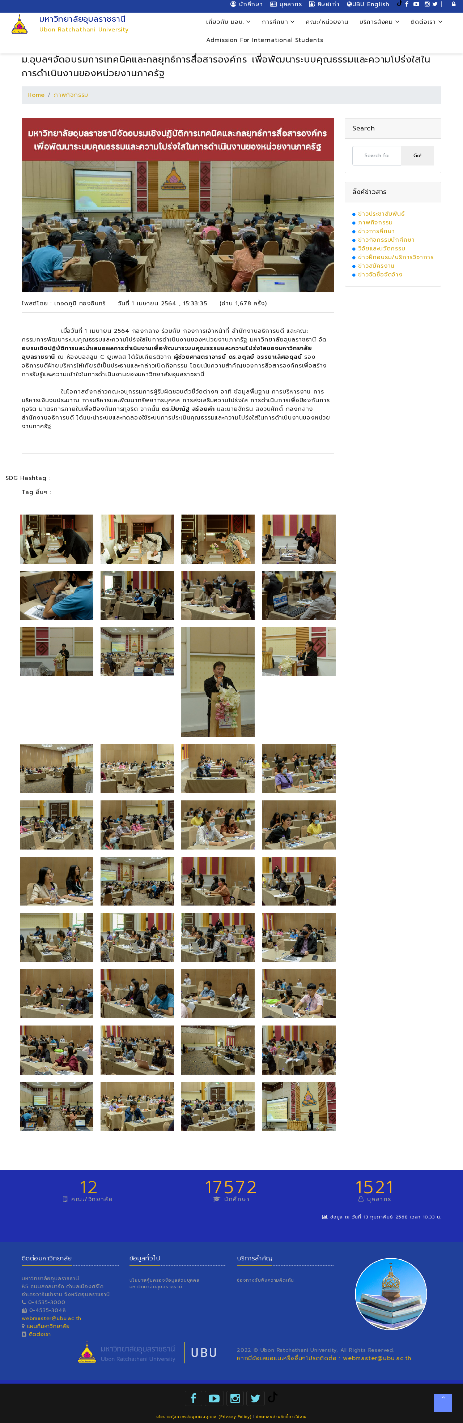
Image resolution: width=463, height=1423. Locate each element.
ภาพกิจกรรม (71, 95)
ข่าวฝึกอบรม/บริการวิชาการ (396, 257)
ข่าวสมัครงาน (376, 266)
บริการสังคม (377, 22)
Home (36, 95)
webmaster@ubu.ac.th (51, 1318)
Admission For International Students (264, 40)
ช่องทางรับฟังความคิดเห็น (265, 1280)
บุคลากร (289, 4)
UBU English (371, 4)
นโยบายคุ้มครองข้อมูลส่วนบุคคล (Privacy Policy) (203, 1416)
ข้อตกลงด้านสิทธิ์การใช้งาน (281, 1416)
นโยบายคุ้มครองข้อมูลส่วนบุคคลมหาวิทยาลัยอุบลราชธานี (164, 1283)
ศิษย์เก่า (327, 4)
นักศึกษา (250, 4)
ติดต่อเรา (424, 22)
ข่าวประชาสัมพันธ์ (381, 214)
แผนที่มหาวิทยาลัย (48, 1326)
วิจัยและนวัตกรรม (381, 248)
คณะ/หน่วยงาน (327, 22)
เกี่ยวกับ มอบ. (226, 22)
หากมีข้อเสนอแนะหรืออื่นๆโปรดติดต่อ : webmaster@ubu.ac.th (324, 1358)
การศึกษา (276, 22)
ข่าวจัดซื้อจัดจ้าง (380, 274)
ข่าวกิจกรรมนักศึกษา (386, 240)
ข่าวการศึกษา (376, 231)
